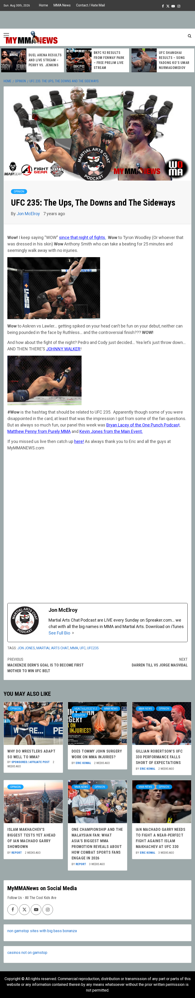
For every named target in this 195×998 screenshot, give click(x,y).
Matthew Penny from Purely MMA (39, 431)
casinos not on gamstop (27, 952)
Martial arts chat (52, 648)
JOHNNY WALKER (63, 348)
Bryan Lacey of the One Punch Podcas (142, 424)
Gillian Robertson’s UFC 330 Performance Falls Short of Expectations (159, 757)
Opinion (19, 191)
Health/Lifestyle (85, 708)
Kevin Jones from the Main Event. (111, 431)
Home (43, 5)
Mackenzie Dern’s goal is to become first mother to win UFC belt (45, 665)
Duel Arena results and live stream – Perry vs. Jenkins (45, 60)
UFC (83, 648)
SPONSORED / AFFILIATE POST (30, 762)
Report (17, 852)
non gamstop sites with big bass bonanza (42, 931)
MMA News (62, 5)
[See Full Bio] (73, 633)
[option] (32, 60)
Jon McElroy (29, 213)
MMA (74, 648)
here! (79, 441)
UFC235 (93, 648)
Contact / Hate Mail (90, 5)
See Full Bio (59, 632)
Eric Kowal (84, 763)
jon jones (26, 648)
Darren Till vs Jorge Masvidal (160, 662)
